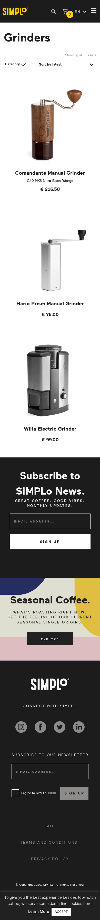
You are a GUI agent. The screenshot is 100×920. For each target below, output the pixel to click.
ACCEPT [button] (61, 911)
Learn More (38, 911)
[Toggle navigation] (94, 11)
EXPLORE (50, 639)
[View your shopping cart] (65, 11)
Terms (52, 792)
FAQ (48, 826)
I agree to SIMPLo (33, 792)
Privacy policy (50, 858)
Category (12, 64)
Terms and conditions (49, 842)
